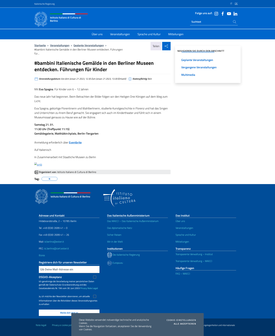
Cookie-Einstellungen (181, 320)
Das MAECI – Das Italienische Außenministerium (133, 221)
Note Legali (93, 288)
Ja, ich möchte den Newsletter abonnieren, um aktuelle (64, 296)
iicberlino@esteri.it (54, 241)
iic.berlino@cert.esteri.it (56, 248)
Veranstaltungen (59, 45)
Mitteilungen (182, 241)
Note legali (41, 325)
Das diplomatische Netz (119, 228)
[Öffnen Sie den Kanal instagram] (215, 13)
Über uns (180, 221)
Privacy (83, 288)
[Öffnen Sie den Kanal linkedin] (234, 13)
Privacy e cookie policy (63, 325)
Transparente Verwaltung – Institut (194, 254)
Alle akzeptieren (185, 324)
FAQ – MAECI (183, 273)
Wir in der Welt (115, 241)
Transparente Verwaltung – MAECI (194, 261)
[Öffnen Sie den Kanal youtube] (228, 13)
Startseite (40, 45)
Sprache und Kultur (186, 235)
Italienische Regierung (44, 3)
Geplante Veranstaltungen (89, 45)
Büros (42, 255)
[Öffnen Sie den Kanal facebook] (222, 13)
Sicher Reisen (114, 235)
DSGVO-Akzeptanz (50, 277)
